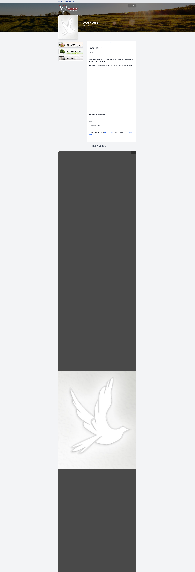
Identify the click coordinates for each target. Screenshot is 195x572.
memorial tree (108, 132)
